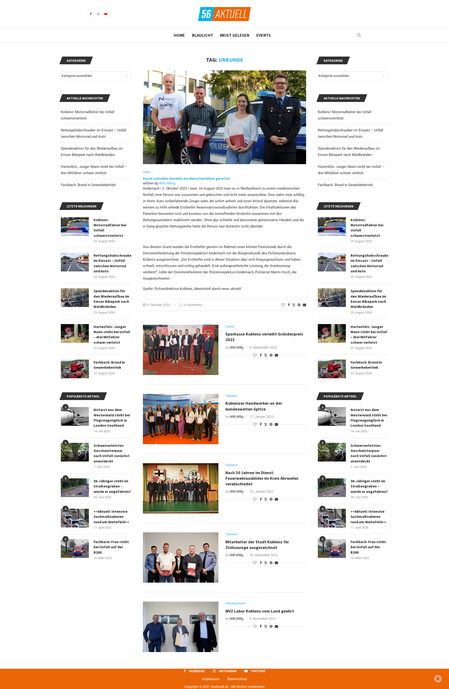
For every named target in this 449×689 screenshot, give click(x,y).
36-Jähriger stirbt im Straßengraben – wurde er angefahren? (369, 486)
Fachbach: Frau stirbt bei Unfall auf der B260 (368, 547)
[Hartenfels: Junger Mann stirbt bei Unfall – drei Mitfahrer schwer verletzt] (332, 333)
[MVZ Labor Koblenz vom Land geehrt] (180, 627)
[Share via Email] (304, 305)
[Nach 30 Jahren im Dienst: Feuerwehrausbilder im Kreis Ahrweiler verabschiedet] (180, 488)
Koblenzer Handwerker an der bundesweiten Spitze (253, 405)
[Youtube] (106, 14)
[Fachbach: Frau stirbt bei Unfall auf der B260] (332, 548)
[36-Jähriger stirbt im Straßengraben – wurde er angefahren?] (332, 487)
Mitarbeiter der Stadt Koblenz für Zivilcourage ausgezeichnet (257, 544)
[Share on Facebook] (289, 305)
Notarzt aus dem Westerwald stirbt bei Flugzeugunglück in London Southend (369, 417)
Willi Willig (167, 183)
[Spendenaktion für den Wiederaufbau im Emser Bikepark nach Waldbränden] (332, 297)
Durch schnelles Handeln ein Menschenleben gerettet (186, 178)
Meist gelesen (234, 35)
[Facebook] (91, 14)
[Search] (359, 35)
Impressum (211, 679)
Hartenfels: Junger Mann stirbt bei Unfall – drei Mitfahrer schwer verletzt (369, 334)
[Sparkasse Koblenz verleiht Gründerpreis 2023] (180, 350)
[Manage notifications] (438, 678)
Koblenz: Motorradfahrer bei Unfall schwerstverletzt (367, 227)
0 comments (193, 305)
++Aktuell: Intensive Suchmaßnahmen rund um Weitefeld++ (368, 516)
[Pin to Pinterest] (299, 305)
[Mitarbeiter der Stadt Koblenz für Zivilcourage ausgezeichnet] (180, 557)
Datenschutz (237, 679)
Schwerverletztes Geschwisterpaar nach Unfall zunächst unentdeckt (369, 453)
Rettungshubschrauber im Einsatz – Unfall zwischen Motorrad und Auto (369, 263)
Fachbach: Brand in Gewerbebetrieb (345, 185)
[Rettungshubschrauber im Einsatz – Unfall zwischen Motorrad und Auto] (332, 262)
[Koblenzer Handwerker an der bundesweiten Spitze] (180, 419)
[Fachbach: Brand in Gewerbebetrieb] (332, 369)
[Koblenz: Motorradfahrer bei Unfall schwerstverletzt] (332, 226)
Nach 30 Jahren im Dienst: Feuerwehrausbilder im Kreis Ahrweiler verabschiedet (262, 478)
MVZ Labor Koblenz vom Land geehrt (259, 611)
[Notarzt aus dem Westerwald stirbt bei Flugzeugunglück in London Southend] (332, 416)
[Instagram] (98, 14)
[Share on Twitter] (293, 305)
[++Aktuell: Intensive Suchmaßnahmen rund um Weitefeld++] (332, 518)
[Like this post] (283, 305)
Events (263, 35)
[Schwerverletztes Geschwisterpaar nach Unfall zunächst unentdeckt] (332, 452)
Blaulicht (202, 35)
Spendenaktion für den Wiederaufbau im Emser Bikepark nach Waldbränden (368, 299)
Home (179, 35)
